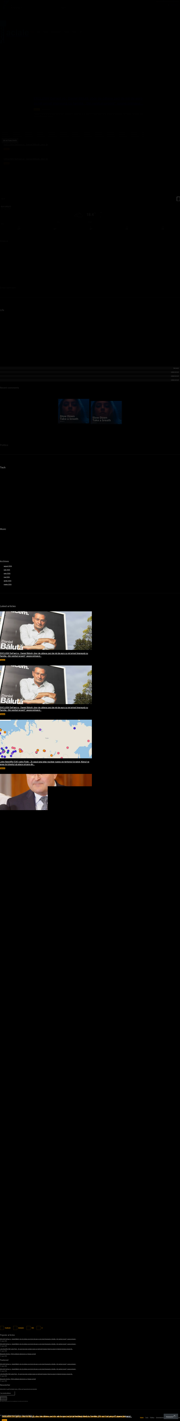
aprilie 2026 (7, 581)
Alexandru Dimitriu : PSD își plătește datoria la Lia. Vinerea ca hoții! (30, 815)
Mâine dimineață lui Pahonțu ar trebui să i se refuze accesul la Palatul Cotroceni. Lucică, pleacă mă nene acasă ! (45, 920)
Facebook (7, 1328)
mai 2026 (7, 577)
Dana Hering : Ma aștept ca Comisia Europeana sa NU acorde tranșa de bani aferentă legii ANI (43, 973)
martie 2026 (8, 584)
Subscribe (3, 1398)
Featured (2, 1139)
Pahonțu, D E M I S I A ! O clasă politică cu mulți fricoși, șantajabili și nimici (34, 867)
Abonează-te (170, 1417)
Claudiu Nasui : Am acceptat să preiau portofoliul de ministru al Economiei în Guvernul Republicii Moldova (44, 1080)
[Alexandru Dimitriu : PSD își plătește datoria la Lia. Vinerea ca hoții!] (46, 793)
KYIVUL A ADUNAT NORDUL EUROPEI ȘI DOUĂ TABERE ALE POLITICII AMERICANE (38, 1238)
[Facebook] (2, 1328)
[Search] (178, 199)
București (2, 659)
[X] (38, 1328)
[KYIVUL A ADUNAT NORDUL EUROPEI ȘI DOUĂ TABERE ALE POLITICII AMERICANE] (46, 1216)
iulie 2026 (7, 570)
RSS (33, 1328)
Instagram (21, 1328)
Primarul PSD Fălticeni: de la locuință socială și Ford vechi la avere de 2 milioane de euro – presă (44, 1187)
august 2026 (8, 566)
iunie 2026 (7, 573)
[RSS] (28, 1328)
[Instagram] (15, 1328)
